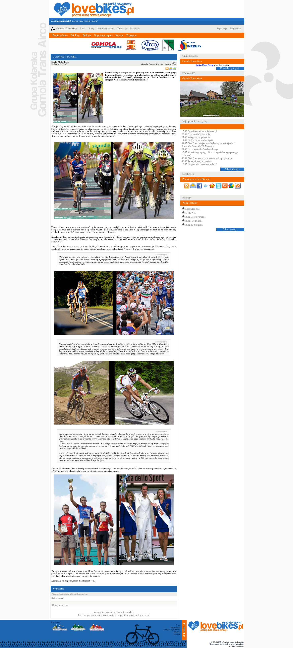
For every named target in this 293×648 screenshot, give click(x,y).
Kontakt (177, 634)
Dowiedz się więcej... (230, 68)
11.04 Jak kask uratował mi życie (197, 140)
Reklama (176, 632)
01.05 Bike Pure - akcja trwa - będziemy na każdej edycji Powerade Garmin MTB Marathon (208, 145)
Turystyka (122, 28)
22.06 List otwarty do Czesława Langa (200, 149)
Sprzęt (91, 28)
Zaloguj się (99, 612)
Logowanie (235, 28)
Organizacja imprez (103, 35)
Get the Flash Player (204, 65)
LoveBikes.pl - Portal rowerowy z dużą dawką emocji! (94, 9)
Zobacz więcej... (232, 169)
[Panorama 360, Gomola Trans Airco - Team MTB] (212, 116)
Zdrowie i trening (106, 28)
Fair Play (75, 35)
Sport (82, 28)
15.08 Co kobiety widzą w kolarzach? (199, 131)
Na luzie (119, 35)
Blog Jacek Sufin (193, 220)
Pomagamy (131, 35)
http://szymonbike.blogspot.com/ (80, 581)
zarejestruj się (109, 615)
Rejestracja (222, 28)
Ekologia (87, 35)
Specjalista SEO (193, 208)
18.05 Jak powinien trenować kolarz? (199, 164)
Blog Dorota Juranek (195, 216)
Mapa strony (175, 627)
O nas (178, 625)
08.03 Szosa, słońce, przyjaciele (196, 161)
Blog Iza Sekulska (194, 224)
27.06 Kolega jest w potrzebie (196, 137)
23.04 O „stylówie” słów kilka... (197, 134)
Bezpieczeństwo (60, 35)
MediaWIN (190, 212)
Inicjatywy (135, 28)
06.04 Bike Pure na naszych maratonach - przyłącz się (207, 158)
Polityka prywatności (171, 629)
